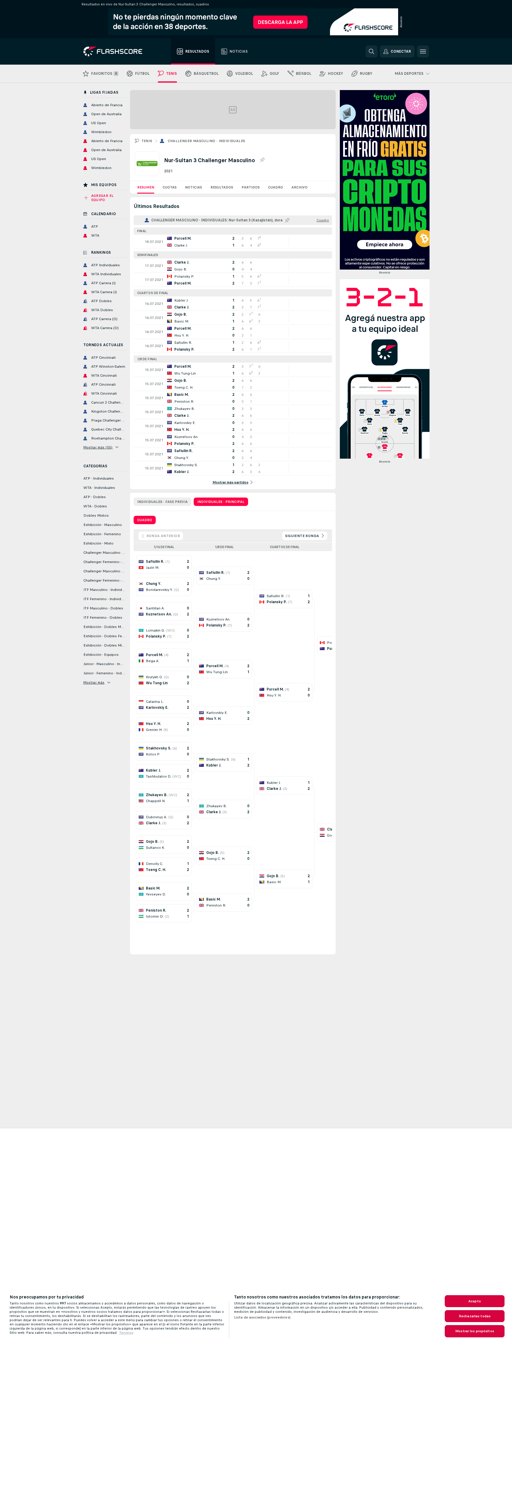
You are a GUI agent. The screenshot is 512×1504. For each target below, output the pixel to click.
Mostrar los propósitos (474, 1331)
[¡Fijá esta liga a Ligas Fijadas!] (262, 160)
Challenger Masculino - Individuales (206, 141)
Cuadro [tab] (144, 520)
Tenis (146, 141)
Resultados (221, 187)
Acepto (474, 1301)
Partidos (251, 187)
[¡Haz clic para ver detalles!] (233, 242)
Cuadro (275, 187)
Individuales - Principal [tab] (220, 502)
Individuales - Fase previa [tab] (162, 502)
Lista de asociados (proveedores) (262, 1317)
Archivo (299, 187)
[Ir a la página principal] (117, 51)
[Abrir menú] (423, 51)
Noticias (193, 187)
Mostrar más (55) (98, 447)
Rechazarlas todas (474, 1316)
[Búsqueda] (371, 51)
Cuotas (170, 187)
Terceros (126, 1332)
